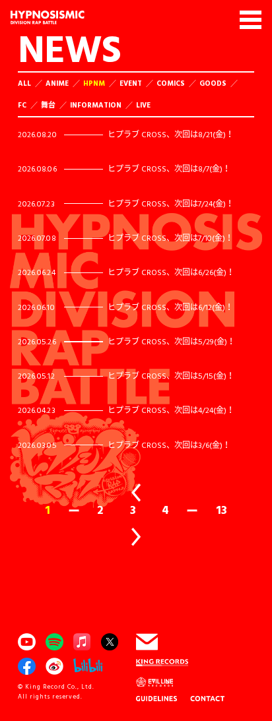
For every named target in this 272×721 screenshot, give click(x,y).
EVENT (130, 83)
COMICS (170, 83)
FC (22, 105)
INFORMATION (95, 105)
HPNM (94, 83)
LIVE (143, 105)
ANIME (57, 83)
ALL (24, 83)
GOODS (212, 83)
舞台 (48, 105)
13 (221, 510)
